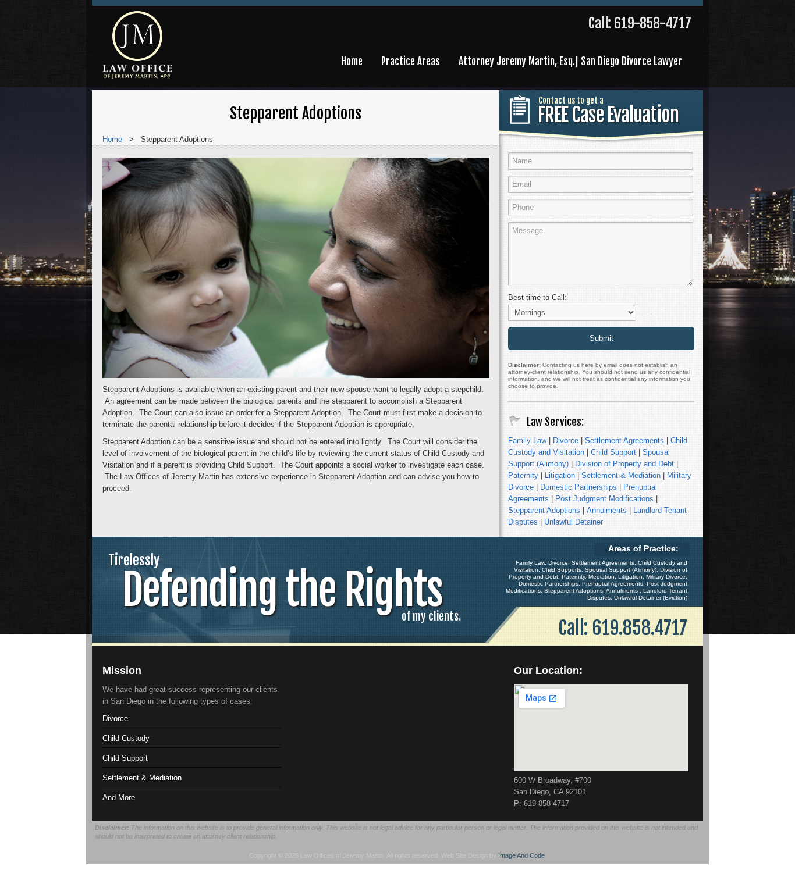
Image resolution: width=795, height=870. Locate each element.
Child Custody (126, 738)
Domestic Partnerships (578, 487)
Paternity (523, 475)
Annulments (607, 510)
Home (112, 139)
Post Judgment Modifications (604, 498)
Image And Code (521, 855)
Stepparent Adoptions (544, 510)
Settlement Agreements (624, 440)
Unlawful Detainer (573, 522)
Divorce (565, 440)
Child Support (613, 452)
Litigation (560, 475)
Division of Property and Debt (624, 463)
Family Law (527, 440)
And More (118, 797)
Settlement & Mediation (621, 475)
